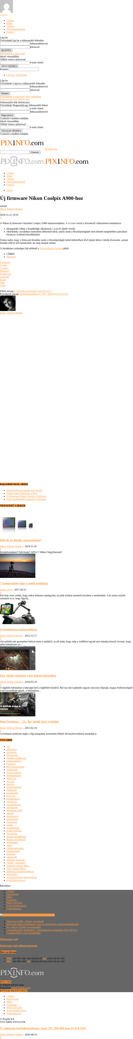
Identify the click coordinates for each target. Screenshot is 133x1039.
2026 (9, 958)
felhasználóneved (39, 43)
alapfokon (11, 749)
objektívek (11, 801)
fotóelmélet (12, 769)
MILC (9, 897)
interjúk (10, 784)
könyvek (10, 796)
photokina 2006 (14, 810)
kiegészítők (12, 793)
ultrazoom (11, 857)
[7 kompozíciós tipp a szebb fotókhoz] (17, 577)
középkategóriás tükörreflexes (21, 877)
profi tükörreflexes (15, 880)
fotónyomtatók (13, 772)
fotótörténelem (13, 775)
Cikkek (10, 26)
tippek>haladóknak (16, 836)
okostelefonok (13, 804)
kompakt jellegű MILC (18, 865)
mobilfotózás (13, 798)
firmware (11, 256)
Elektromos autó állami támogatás (18, 945)
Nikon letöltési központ (51, 248)
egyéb (9, 190)
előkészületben (14, 761)
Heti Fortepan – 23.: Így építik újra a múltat (29, 721)
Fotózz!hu (11, 900)
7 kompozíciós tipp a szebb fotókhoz (24, 583)
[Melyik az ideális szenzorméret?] (17, 534)
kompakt (10, 854)
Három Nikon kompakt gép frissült (24, 490)
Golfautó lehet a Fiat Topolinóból (23, 933)
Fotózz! (10, 32)
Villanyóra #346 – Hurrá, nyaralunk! (25, 921)
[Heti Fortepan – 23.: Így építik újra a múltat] (17, 715)
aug (44, 958)
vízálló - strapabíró (15, 862)
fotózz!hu (11, 778)
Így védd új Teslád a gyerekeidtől (23, 927)
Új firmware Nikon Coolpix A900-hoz (26, 496)
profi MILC (12, 874)
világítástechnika (15, 848)
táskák (9, 825)
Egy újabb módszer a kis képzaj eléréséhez (28, 675)
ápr (28, 961)
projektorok (12, 816)
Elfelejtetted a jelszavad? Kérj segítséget (20, 96)
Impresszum (12, 894)
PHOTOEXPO (14, 903)
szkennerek (12, 819)
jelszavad (34, 47)
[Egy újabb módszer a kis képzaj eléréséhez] (17, 669)
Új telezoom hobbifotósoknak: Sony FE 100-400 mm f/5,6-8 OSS (43, 1028)
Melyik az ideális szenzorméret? (21, 540)
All (8, 746)
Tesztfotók (11, 833)
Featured (10, 764)
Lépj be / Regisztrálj (16, 75)
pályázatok (12, 807)
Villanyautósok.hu (45, 915)
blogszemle (12, 755)
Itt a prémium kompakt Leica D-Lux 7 (32, 291)
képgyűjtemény (14, 787)
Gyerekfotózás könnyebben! (18, 629)
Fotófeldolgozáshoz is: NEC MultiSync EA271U (43, 294)
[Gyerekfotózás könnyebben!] (17, 623)
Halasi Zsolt (6, 589)
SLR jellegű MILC (16, 868)
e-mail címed (36, 62)
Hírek (9, 23)
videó (9, 845)
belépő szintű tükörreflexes (20, 871)
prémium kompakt (15, 860)
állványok (11, 752)
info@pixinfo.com (21, 987)
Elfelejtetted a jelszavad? (12, 53)
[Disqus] (66, 355)
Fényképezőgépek (15, 29)
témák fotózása (14, 830)
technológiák (13, 828)
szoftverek (11, 822)
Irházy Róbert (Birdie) (11, 209)
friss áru (10, 781)
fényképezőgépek (15, 766)
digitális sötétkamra (16, 758)
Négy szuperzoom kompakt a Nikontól (26, 499)
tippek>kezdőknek (15, 839)
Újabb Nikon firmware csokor (21, 493)
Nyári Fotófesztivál (16, 905)
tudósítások (12, 842)
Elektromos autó (9, 939)
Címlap (10, 20)
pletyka (10, 813)
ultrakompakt (13, 851)
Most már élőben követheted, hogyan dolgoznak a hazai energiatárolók (42, 924)
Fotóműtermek (13, 908)
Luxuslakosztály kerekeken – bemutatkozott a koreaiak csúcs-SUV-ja (41, 930)
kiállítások (11, 790)
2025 (9, 961)
